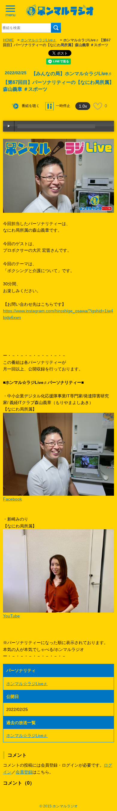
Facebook (12, 499)
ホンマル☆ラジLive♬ (38, 40)
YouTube (11, 615)
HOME (8, 40)
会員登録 (24, 772)
